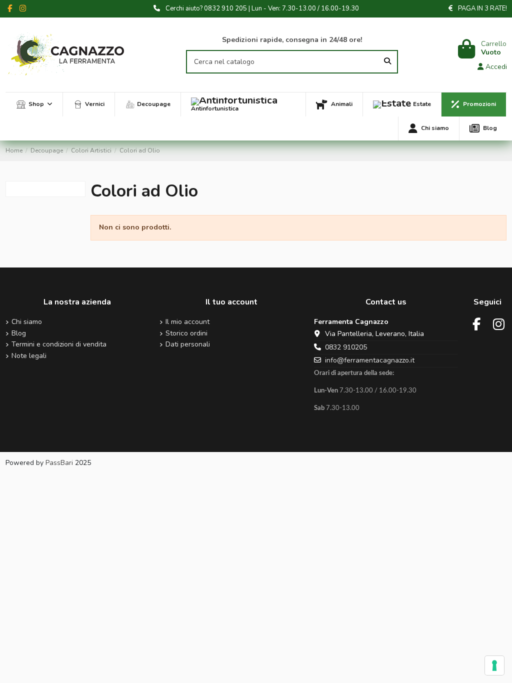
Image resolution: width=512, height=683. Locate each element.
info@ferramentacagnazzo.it (369, 360)
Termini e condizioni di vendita (59, 344)
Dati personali (188, 344)
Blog (19, 334)
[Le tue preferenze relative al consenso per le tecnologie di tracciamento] (494, 665)
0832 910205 (346, 347)
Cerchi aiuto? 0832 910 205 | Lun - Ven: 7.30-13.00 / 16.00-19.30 (262, 8)
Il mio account (188, 322)
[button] (34, 104)
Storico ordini (187, 334)
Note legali (29, 356)
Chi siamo (27, 322)
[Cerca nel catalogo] (387, 62)
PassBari (59, 463)
